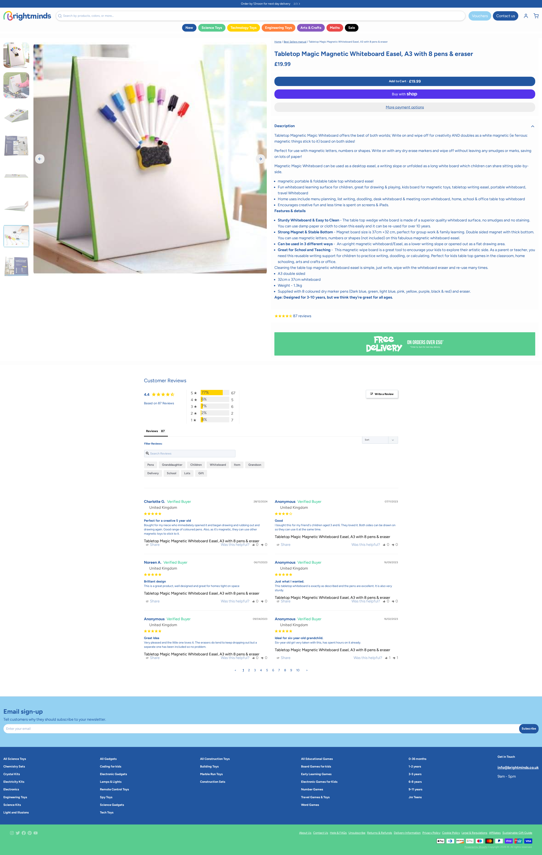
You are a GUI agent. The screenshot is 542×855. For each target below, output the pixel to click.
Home (277, 41)
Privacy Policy (431, 833)
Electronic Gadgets (113, 774)
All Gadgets (108, 759)
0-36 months (417, 759)
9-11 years (415, 789)
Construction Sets (212, 782)
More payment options (405, 107)
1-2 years (415, 766)
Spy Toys (106, 797)
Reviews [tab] (152, 431)
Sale (351, 28)
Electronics (11, 789)
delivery (153, 473)
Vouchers (480, 16)
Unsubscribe (356, 833)
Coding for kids (110, 766)
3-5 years (415, 774)
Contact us (505, 16)
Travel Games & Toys (315, 797)
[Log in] (524, 15)
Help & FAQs (338, 833)
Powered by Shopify (476, 846)
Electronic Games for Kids (319, 782)
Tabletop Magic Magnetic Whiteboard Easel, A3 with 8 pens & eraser (201, 541)
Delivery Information (407, 833)
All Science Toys (14, 759)
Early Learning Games (316, 774)
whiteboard (218, 465)
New (189, 28)
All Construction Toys (215, 759)
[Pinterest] (30, 833)
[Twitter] (18, 833)
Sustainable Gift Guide (517, 833)
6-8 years (415, 782)
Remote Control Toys (114, 789)
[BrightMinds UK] (27, 16)
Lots (187, 473)
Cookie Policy (451, 833)
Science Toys (212, 28)
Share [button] (154, 544)
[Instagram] (12, 833)
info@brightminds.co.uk (518, 767)
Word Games (310, 805)
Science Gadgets (112, 805)
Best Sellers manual (295, 41)
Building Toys (209, 766)
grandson (254, 465)
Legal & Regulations (474, 833)
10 (298, 670)
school (171, 473)
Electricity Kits (13, 782)
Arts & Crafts (310, 28)
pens (150, 465)
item (237, 465)
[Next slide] (260, 159)
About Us (305, 833)
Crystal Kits (11, 774)
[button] (404, 81)
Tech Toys (106, 812)
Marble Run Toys (211, 774)
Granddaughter (172, 465)
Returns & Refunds (379, 833)
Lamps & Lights (111, 782)
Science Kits (12, 805)
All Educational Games (317, 759)
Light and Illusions (16, 812)
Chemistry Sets (14, 766)
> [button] (307, 670)
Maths (335, 28)
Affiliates (495, 833)
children (196, 465)
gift (201, 473)
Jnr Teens (415, 797)
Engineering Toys (278, 28)
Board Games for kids (316, 766)
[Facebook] (24, 833)
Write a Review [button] (384, 394)
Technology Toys (244, 28)
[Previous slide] (39, 159)
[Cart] (534, 15)
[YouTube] (35, 833)
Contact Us (320, 833)
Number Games (312, 789)
